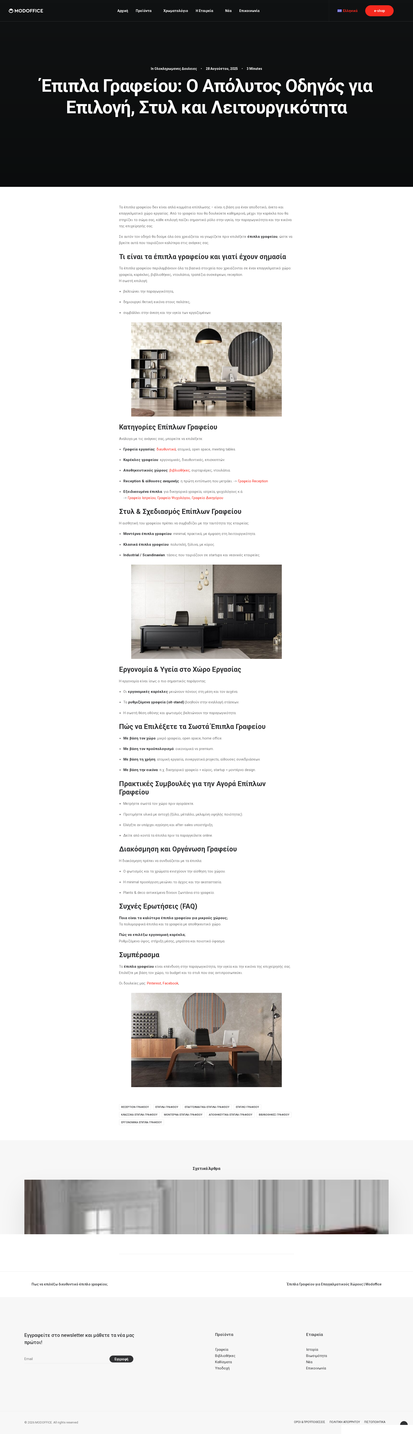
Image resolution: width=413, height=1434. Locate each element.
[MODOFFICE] (26, 11)
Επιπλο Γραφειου (247, 1107)
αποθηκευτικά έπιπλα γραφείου (230, 1114)
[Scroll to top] (404, 1425)
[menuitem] (122, 11)
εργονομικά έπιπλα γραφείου (141, 1122)
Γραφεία (221, 1349)
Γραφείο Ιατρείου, (141, 498)
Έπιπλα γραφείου (166, 1107)
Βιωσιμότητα (316, 1356)
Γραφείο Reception (253, 481)
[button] (402, 11)
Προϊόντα (144, 11)
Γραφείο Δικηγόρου (207, 498)
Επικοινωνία (249, 11)
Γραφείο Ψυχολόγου (173, 498)
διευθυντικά (166, 449)
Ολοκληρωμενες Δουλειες (175, 69)
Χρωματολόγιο (175, 11)
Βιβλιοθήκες (225, 1356)
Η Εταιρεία (204, 11)
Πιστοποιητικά (374, 1422)
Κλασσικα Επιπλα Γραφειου (139, 1114)
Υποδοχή (222, 1368)
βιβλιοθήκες (179, 470)
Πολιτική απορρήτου (345, 1422)
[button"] (26, 1374)
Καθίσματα (223, 1362)
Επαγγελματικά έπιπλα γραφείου (207, 1107)
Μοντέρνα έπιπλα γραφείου (183, 1114)
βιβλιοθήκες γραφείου (274, 1114)
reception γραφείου (135, 1107)
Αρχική (122, 11)
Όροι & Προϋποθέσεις (309, 1422)
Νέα (228, 11)
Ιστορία (312, 1349)
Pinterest (154, 983)
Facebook (170, 983)
